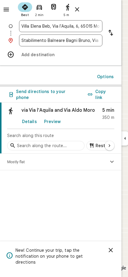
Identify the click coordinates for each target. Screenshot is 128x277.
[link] (60, 128)
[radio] (25, 9)
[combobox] (60, 26)
